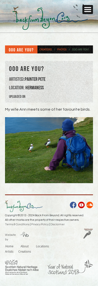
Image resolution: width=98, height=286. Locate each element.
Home (9, 246)
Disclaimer (57, 224)
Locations (42, 246)
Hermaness (34, 87)
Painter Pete (35, 79)
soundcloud (89, 205)
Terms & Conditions (17, 224)
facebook (73, 205)
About (25, 246)
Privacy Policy (39, 224)
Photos (62, 49)
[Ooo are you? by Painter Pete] (49, 181)
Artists (9, 251)
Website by (10, 236)
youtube (81, 205)
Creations (45, 49)
